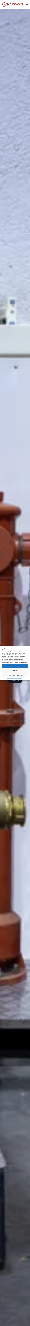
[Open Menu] (27, 4)
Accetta (15, 666)
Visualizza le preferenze (15, 675)
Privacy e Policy (18, 678)
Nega (15, 670)
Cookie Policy (10, 678)
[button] (27, 649)
